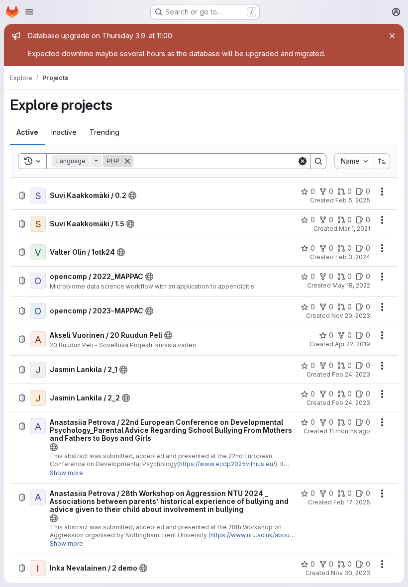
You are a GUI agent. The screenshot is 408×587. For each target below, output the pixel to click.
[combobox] (354, 161)
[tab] (27, 132)
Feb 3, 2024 (352, 257)
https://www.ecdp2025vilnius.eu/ (227, 464)
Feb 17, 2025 (351, 502)
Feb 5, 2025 (352, 200)
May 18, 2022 (351, 285)
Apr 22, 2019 (352, 344)
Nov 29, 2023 (350, 315)
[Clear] (302, 161)
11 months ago (349, 431)
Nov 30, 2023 (350, 573)
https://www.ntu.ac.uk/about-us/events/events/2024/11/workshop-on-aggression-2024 (172, 539)
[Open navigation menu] (29, 12)
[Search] (318, 161)
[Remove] (127, 161)
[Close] (392, 36)
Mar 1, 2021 (354, 228)
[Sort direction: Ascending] (382, 161)
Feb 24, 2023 (351, 374)
